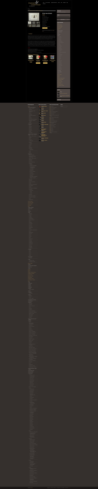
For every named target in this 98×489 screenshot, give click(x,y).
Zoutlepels (31, 429)
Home (43, 2)
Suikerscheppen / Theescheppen (32, 456)
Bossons (31, 143)
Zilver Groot (30, 302)
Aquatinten (60, 37)
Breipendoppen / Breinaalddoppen (31, 323)
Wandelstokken (30, 277)
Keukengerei (59, 28)
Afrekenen (44, 3)
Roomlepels (31, 424)
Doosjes (30, 327)
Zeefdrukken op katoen (32, 261)
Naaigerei (59, 75)
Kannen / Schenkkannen (32, 181)
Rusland (30, 131)
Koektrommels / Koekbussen (32, 312)
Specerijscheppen (32, 453)
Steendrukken (60, 65)
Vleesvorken (31, 482)
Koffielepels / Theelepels (33, 410)
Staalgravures (60, 64)
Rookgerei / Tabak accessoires (61, 78)
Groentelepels (32, 405)
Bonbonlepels (31, 391)
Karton (30, 252)
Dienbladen (30, 109)
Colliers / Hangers (31, 298)
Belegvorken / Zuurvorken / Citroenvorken (33, 468)
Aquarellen (60, 36)
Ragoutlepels (31, 421)
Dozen (30, 307)
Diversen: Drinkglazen (32, 171)
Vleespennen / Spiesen (32, 365)
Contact (59, 2)
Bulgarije (30, 137)
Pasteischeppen (32, 447)
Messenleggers (31, 185)
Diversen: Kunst (30, 208)
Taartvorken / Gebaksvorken (33, 481)
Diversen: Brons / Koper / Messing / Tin (32, 111)
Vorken (30, 467)
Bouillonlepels (31, 392)
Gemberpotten (31, 330)
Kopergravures (60, 49)
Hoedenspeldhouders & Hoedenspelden (53, 122)
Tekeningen (30, 246)
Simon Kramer (52, 119)
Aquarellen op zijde (31, 260)
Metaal (29, 268)
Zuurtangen (31, 465)
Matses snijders (31, 340)
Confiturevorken (32, 471)
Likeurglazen (31, 172)
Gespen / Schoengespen (32, 331)
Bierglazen (31, 164)
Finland (31, 191)
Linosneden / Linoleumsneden (62, 52)
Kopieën (30, 228)
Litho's (59, 53)
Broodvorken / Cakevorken (33, 470)
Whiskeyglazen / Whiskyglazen (33, 176)
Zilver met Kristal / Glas (31, 370)
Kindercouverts (32, 381)
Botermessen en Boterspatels (33, 431)
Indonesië (30, 128)
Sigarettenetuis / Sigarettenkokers (31, 355)
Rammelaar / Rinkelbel (32, 347)
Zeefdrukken (60, 69)
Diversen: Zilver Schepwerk (32, 386)
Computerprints (60, 41)
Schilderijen (59, 70)
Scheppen (30, 438)
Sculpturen (30, 257)
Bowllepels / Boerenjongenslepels (32, 394)
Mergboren (31, 415)
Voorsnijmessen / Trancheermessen (32, 437)
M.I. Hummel (31, 140)
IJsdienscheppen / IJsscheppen (34, 444)
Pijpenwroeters (31, 346)
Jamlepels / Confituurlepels (33, 408)
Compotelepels (32, 397)
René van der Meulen (53, 126)
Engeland (30, 127)
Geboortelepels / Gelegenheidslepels (32, 403)
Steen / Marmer (30, 256)
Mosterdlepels (32, 416)
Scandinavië (30, 148)
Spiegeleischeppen (32, 454)
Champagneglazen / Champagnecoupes (32, 167)
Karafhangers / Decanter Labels (33, 335)
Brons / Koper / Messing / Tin (32, 107)
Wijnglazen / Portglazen (33, 177)
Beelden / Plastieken (60, 30)
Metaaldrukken (60, 54)
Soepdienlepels (32, 426)
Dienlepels (31, 398)
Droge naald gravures (61, 42)
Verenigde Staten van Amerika (32, 299)
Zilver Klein (30, 320)
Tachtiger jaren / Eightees (60, 79)
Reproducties (60, 60)
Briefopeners (30, 325)
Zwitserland (30, 132)
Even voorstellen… (47, 2)
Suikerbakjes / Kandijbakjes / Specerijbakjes (32, 359)
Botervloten (30, 159)
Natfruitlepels (31, 419)
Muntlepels (51, 130)
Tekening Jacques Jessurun (32, 10)
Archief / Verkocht (30, 201)
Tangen (30, 460)
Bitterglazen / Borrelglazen (33, 165)
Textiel (29, 259)
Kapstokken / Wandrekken (32, 115)
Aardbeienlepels (32, 390)
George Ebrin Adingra (53, 124)
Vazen (30, 152)
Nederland (30, 147)
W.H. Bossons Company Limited (54, 117)
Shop (61, 2)
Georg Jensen (30, 287)
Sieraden (30, 294)
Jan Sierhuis (51, 129)
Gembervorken (32, 474)
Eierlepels (31, 401)
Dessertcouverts (32, 377)
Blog (67, 2)
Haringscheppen (32, 442)
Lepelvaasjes (30, 337)
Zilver (58, 86)
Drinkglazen (30, 163)
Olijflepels (31, 420)
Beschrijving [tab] (30, 33)
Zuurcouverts (31, 385)
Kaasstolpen (30, 179)
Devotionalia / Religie (60, 26)
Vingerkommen (31, 199)
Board (30, 250)
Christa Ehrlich (30, 283)
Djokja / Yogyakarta (31, 289)
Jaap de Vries (52, 118)
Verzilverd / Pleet (60, 80)
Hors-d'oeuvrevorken (32, 476)
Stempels (60, 66)
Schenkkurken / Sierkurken (32, 351)
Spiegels (30, 122)
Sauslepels (31, 425)
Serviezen (30, 317)
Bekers (30, 321)
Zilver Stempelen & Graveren (53, 111)
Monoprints (30, 233)
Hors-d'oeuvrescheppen (33, 443)
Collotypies (30, 217)
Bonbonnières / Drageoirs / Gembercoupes (32, 156)
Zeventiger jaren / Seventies (61, 85)
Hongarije (30, 144)
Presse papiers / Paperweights (33, 119)
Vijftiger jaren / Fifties (60, 81)
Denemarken (31, 149)
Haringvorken (31, 475)
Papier (53, 30)
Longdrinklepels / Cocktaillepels (32, 412)
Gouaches (60, 47)
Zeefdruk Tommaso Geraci (39, 10)
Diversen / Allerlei (60, 27)
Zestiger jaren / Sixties (60, 84)
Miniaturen (30, 341)
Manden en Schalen (31, 313)
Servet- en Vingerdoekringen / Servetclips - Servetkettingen (33, 353)
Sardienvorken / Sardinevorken (32, 479)
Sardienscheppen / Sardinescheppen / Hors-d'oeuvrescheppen (33, 451)
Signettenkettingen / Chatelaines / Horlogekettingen (33, 357)
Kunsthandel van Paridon (53, 107)
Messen (30, 430)
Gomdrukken (60, 46)
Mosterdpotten (31, 314)
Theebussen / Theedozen (32, 360)
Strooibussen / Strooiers (32, 195)
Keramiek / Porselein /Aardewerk (33, 265)
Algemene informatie (54, 2)
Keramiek (59, 34)
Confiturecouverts (32, 376)
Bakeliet (29, 264)
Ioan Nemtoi (52, 106)
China (30, 138)
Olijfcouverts (31, 382)
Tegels (30, 151)
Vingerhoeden (31, 364)
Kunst (51, 30)
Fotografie (30, 222)
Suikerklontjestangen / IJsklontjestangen (32, 464)
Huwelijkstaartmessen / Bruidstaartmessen (33, 433)
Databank (64, 2)
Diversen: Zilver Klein (31, 326)
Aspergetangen (32, 461)
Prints (43, 31)
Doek (30, 251)
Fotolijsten (30, 308)
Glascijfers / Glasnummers (32, 332)
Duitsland (30, 126)
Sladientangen (32, 462)
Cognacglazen (31, 170)
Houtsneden (60, 48)
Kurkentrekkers (31, 336)
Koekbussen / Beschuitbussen (33, 184)
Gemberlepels (32, 404)
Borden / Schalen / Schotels (32, 158)
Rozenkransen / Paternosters (32, 348)
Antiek (58, 23)
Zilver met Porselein (31, 371)
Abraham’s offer (52, 125)
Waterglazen (31, 175)
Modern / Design (59, 74)
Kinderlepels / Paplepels (33, 409)
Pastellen (60, 58)
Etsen (59, 43)
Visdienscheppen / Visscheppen (32, 458)
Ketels (30, 116)
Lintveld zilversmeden (53, 112)
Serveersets (30, 194)
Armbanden (30, 295)
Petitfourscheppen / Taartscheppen (32, 449)
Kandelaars (30, 114)
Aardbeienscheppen (32, 439)
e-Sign (31, 487)
